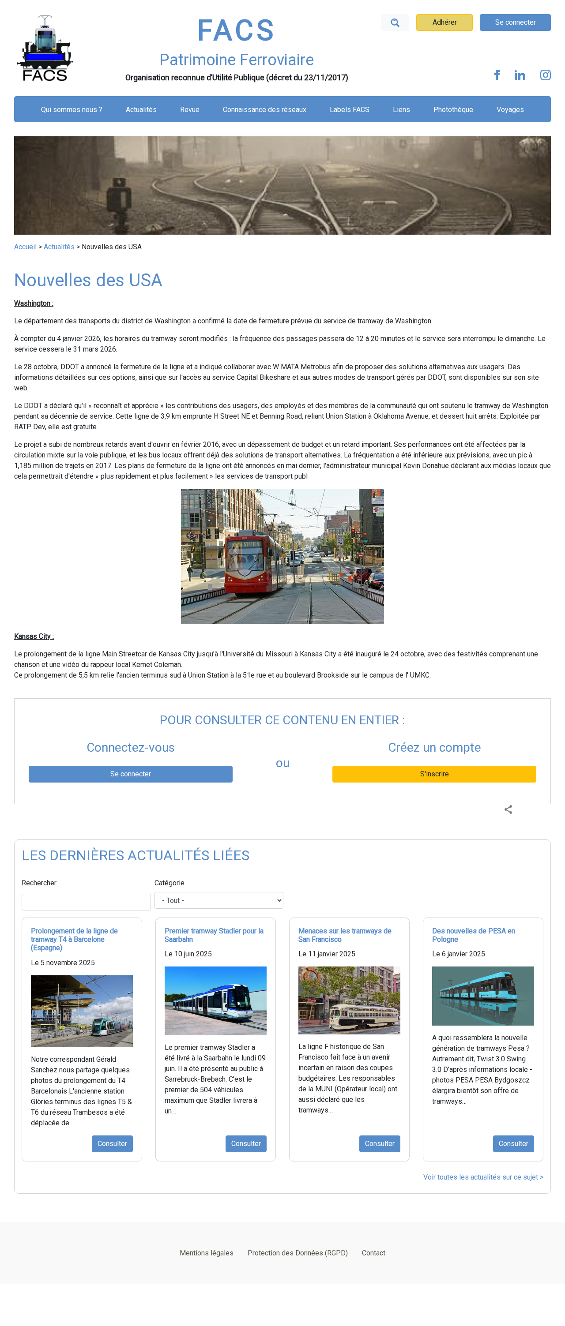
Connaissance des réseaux (264, 109)
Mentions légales (207, 1253)
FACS (236, 30)
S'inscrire (434, 774)
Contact (373, 1253)
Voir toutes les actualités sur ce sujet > (483, 1177)
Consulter (112, 1143)
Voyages (510, 109)
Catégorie (169, 883)
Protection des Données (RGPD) (298, 1253)
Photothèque (453, 109)
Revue (190, 109)
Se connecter (515, 22)
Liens (401, 109)
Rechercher (39, 883)
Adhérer (445, 22)
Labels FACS (349, 109)
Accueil (25, 247)
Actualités (141, 109)
